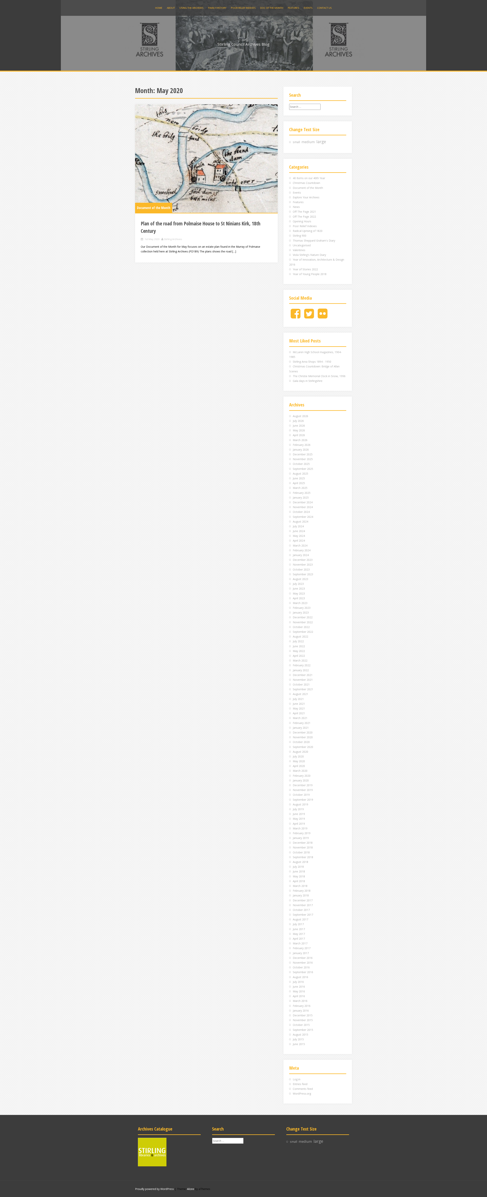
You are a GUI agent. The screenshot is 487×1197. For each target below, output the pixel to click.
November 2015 (303, 1020)
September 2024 (303, 517)
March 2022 (300, 660)
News (296, 207)
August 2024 (300, 521)
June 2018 (299, 871)
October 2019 (301, 794)
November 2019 (303, 790)
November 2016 (303, 962)
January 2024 (301, 555)
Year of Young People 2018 (309, 274)
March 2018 (300, 886)
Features (293, 8)
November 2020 (303, 737)
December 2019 (303, 785)
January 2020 (301, 780)
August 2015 (300, 1034)
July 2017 (298, 924)
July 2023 (298, 584)
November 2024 (303, 507)
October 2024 (301, 512)
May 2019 (299, 818)
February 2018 (301, 890)
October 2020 (301, 742)
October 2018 (301, 852)
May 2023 (299, 593)
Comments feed (303, 1089)
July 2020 (298, 756)
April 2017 (299, 938)
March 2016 (300, 1001)
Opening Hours (302, 221)
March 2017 (300, 943)
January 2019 (301, 838)
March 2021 (300, 718)
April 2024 (299, 540)
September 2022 (303, 632)
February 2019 (301, 833)
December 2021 (303, 675)
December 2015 (303, 1015)
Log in (296, 1079)
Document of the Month (153, 207)
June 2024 (299, 531)
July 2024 (298, 526)
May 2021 (299, 708)
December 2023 (303, 560)
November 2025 (303, 459)
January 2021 (301, 727)
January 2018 (301, 895)
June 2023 (299, 588)
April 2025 (299, 483)
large (321, 141)
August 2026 (300, 416)
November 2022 (303, 622)
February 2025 (301, 493)
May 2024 (299, 536)
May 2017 (299, 934)
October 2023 (301, 569)
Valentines (299, 250)
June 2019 (299, 814)
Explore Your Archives (306, 197)
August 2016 (300, 977)
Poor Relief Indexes (243, 8)
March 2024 (300, 545)
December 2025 (303, 454)
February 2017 (301, 948)
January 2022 (301, 670)
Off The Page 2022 (304, 216)
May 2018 (299, 876)
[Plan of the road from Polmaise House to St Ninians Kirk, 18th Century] (206, 158)
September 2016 (303, 972)
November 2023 (303, 564)
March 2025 (300, 488)
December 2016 (303, 958)
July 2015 (298, 1039)
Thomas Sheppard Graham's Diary (314, 240)
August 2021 (300, 694)
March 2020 (300, 770)
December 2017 (303, 900)
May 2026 (299, 430)
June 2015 (299, 1044)
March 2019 (300, 828)
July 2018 (298, 866)
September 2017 (303, 914)
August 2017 (300, 919)
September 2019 (303, 799)
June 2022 (299, 646)
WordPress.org (302, 1093)
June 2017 (299, 929)
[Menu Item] (295, 316)
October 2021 (301, 684)
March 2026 (300, 440)
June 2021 (299, 703)
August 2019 (300, 804)
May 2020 (299, 761)
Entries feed (300, 1084)
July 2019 (298, 809)
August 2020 (300, 751)
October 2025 (301, 464)
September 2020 (303, 747)
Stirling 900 (299, 235)
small (296, 142)
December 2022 (303, 617)
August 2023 (300, 579)
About (171, 8)
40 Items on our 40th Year (309, 178)
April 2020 (299, 766)
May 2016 (299, 991)
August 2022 (300, 636)
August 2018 (300, 862)
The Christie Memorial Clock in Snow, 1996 (319, 376)
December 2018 (303, 842)
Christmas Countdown (306, 183)
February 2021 (301, 723)
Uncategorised (302, 245)
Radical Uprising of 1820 (307, 231)
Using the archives (191, 8)
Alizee (190, 1189)
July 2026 (298, 421)
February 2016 (301, 1006)
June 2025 (299, 478)
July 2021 (298, 699)
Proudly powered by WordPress (154, 1189)
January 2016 (301, 1010)
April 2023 (299, 598)
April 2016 (299, 996)
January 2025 (301, 497)
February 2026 (301, 445)
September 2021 (303, 689)
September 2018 (303, 857)
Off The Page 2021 (304, 211)
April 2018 (299, 881)
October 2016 (301, 967)
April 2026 (299, 435)
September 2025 (303, 469)
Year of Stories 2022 (305, 269)
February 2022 (301, 665)
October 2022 (301, 627)
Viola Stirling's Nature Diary (309, 255)
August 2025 (300, 473)
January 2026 (301, 449)
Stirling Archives (173, 239)
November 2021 (303, 679)
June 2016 (299, 986)
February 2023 (301, 608)
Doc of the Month (271, 8)
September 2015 (303, 1030)
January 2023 (301, 612)
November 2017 (303, 905)
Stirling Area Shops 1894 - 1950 (312, 361)
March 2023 (300, 603)
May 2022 (299, 651)
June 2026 (299, 425)
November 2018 (303, 847)
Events (308, 8)
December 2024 (303, 502)
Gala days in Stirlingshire (307, 381)
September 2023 (303, 574)
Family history (217, 8)
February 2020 (301, 775)
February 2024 (301, 550)
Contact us (324, 8)
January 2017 (301, 953)
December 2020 (303, 732)
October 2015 (301, 1025)
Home (158, 8)
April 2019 (299, 823)
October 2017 (301, 910)
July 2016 (298, 982)
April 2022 (299, 656)
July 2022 (298, 641)
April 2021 (299, 713)
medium (308, 142)
